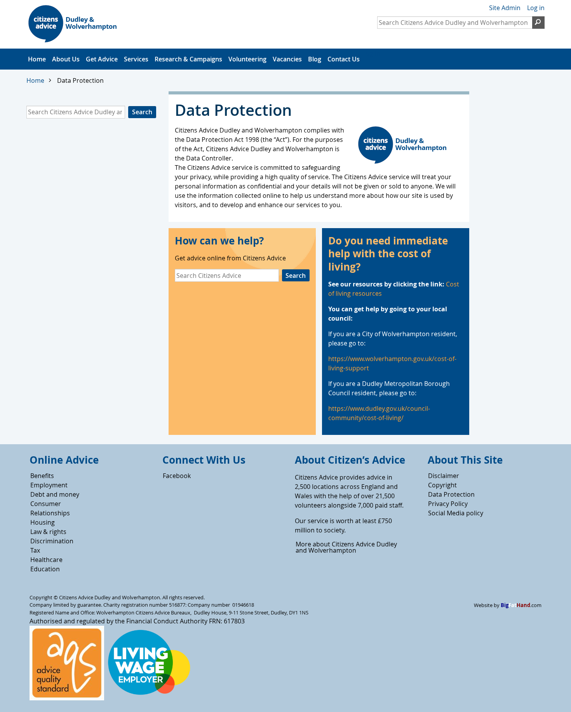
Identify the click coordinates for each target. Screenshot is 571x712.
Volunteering (247, 59)
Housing (42, 522)
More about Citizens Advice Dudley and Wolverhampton (346, 547)
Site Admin (505, 7)
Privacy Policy (448, 503)
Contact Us (343, 59)
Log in (536, 7)
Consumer (45, 503)
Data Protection (451, 494)
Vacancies (287, 59)
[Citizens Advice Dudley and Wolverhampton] (79, 24)
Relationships (50, 513)
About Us (66, 59)
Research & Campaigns (188, 59)
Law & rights (48, 531)
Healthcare (46, 559)
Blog (314, 59)
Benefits (42, 475)
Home (37, 59)
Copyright (442, 485)
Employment (49, 485)
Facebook (177, 475)
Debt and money (54, 494)
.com (521, 605)
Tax (35, 550)
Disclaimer (443, 475)
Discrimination (51, 541)
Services (136, 59)
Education (45, 569)
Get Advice (102, 59)
